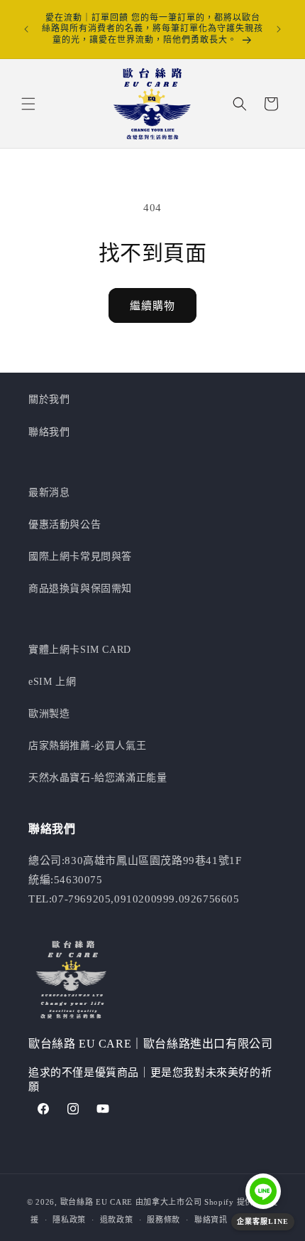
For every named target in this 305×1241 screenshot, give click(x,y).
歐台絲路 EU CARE (96, 1202)
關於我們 (49, 399)
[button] (28, 103)
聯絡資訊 (211, 1219)
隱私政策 (69, 1219)
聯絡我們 (49, 432)
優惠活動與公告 (64, 524)
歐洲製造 (49, 713)
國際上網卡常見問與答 (80, 556)
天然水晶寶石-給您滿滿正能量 (97, 777)
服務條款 (163, 1219)
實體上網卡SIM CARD (79, 649)
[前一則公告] (26, 29)
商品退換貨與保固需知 (80, 588)
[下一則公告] (278, 29)
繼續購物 (152, 305)
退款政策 (116, 1219)
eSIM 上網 (52, 681)
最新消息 (49, 492)
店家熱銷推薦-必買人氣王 (87, 745)
